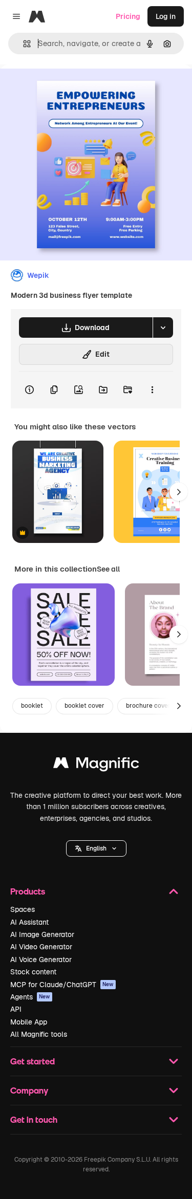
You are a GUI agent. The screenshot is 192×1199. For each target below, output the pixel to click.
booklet (32, 706)
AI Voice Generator (41, 959)
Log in (166, 16)
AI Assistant (29, 922)
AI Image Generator (42, 934)
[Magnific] (96, 765)
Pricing (128, 16)
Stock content (33, 971)
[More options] (152, 390)
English (96, 848)
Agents (30, 996)
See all (108, 569)
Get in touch (33, 1119)
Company (29, 1090)
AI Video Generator (41, 946)
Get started (32, 1061)
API (16, 1009)
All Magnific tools (38, 1034)
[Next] (178, 492)
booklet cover (84, 706)
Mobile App (28, 1022)
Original (65, 88)
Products (27, 891)
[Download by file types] (163, 327)
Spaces (22, 909)
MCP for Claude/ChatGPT (62, 984)
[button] (96, 848)
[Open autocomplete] (23, 44)
